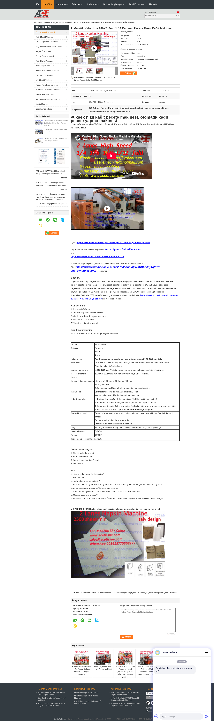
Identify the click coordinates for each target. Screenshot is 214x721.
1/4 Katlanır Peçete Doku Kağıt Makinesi (96, 593)
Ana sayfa (38, 23)
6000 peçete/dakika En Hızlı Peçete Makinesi (103, 667)
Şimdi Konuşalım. (136, 4)
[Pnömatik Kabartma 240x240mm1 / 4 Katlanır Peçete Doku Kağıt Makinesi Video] (94, 48)
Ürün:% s (47, 4)
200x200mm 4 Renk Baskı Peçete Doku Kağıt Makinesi (51, 694)
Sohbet (128, 73)
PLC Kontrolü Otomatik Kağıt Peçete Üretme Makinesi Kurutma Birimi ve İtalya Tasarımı (147, 670)
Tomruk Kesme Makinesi (45, 95)
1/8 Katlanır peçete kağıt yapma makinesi (129, 593)
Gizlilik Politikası (59, 719)
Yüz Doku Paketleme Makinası (48, 90)
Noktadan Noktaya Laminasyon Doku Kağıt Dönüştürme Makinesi (125, 704)
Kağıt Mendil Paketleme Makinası (49, 47)
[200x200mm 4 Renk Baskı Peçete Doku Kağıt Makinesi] (39, 140)
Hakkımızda (62, 4)
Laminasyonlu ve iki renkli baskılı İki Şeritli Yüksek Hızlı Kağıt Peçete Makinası (56, 123)
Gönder (151, 697)
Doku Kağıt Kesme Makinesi (47, 42)
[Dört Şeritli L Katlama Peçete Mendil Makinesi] (39, 131)
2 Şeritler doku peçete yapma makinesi (161, 593)
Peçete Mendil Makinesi (62, 23)
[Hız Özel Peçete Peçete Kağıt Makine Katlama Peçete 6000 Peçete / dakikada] (81, 658)
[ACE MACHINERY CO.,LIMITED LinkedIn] (148, 703)
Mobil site (152, 711)
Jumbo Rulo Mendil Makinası (47, 71)
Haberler (153, 4)
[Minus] (206, 652)
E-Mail (149, 708)
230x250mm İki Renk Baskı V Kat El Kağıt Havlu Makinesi (125, 694)
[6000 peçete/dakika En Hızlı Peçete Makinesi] (103, 658)
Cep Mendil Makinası (44, 75)
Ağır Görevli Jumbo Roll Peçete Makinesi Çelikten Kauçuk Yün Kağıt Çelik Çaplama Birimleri (125, 671)
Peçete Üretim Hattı (43, 51)
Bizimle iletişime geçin (113, 4)
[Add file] (156, 716)
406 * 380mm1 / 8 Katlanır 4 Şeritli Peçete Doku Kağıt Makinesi (51, 704)
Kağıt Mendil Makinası (44, 37)
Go (177, 16)
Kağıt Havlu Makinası (44, 61)
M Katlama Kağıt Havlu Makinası (87, 693)
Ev (37, 4)
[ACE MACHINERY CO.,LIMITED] (41, 14)
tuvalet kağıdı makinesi (45, 66)
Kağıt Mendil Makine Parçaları (48, 99)
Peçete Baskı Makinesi (45, 56)
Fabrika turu (77, 4)
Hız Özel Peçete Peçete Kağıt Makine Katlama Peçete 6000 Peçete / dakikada (81, 670)
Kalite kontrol (93, 4)
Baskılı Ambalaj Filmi (44, 109)
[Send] (206, 716)
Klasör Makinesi (42, 104)
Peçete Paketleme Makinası (47, 85)
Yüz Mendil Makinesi (44, 80)
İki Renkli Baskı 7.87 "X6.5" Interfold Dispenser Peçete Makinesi (125, 699)
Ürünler (47, 23)
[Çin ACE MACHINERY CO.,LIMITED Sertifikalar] (44, 156)
